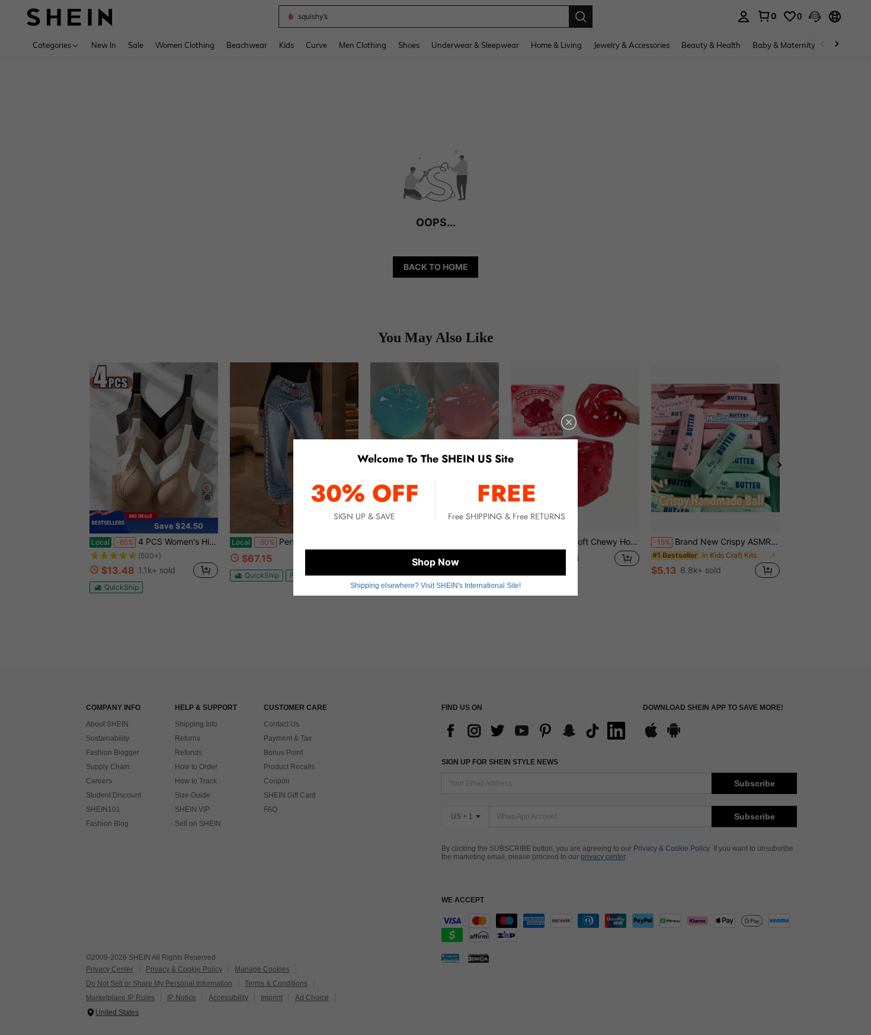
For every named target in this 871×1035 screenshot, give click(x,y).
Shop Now (435, 562)
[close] (569, 422)
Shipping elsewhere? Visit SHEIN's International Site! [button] (435, 585)
